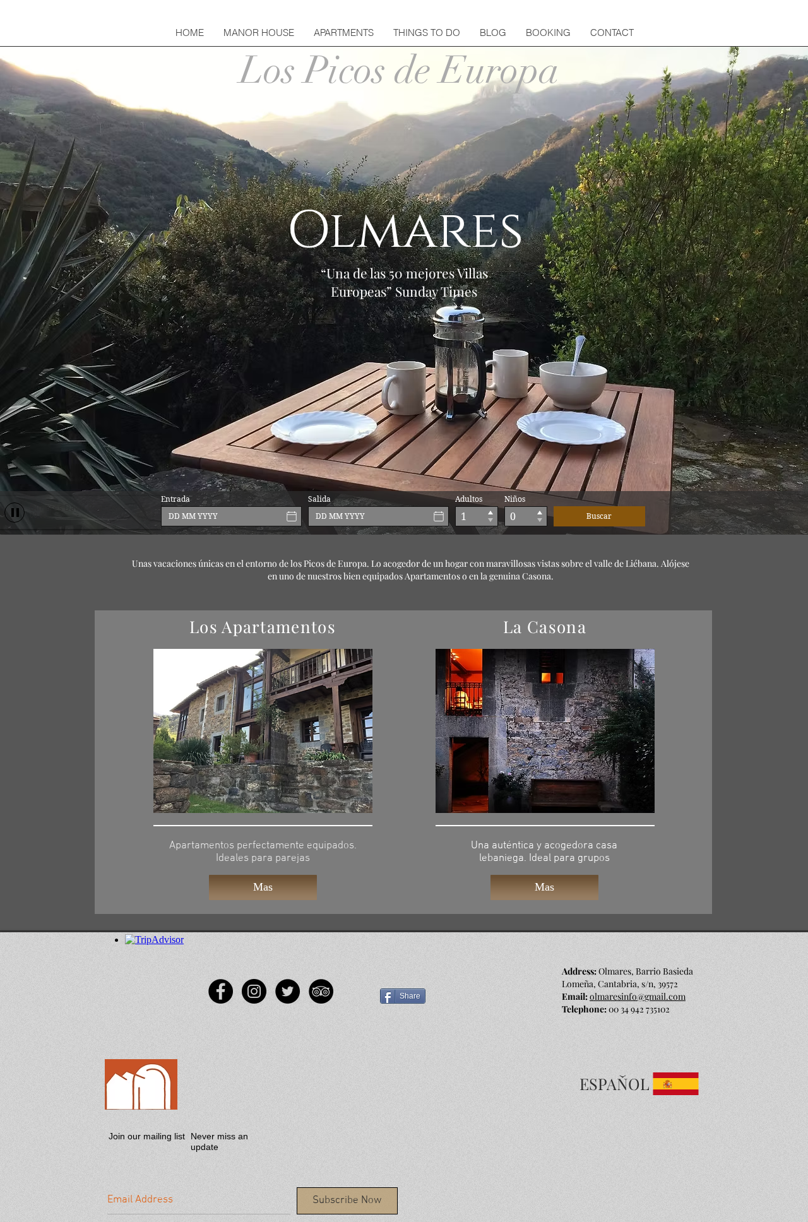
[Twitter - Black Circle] (287, 991)
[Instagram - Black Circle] (254, 991)
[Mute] (134, 507)
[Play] (14, 512)
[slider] (148, 507)
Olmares (405, 231)
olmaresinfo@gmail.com (638, 996)
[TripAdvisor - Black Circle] (321, 991)
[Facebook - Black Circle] (220, 991)
